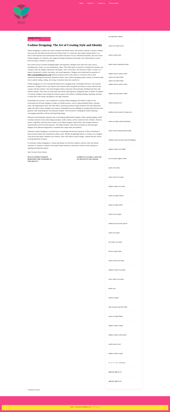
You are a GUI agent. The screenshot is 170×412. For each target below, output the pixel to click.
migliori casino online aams (117, 335)
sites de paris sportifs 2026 (117, 307)
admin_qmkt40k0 (34, 40)
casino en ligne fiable (115, 316)
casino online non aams (116, 260)
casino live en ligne (114, 214)
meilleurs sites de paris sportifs (118, 140)
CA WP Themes (95, 407)
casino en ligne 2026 (115, 205)
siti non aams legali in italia (117, 158)
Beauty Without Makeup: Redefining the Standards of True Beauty (40, 159)
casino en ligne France (115, 195)
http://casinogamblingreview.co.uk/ (40, 75)
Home (81, 3)
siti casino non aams (115, 242)
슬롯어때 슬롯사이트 (115, 372)
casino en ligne (113, 298)
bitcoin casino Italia (114, 251)
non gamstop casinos (115, 36)
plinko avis (112, 288)
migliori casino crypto (115, 325)
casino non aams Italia (115, 77)
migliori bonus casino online (117, 74)
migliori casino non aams (116, 186)
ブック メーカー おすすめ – (117, 363)
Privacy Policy (114, 3)
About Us (90, 3)
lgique (134, 140)
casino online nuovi (114, 55)
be (130, 140)
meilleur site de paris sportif (117, 223)
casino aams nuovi (114, 344)
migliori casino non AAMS (117, 149)
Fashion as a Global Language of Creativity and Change (89, 158)
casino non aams (114, 168)
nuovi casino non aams (116, 279)
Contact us (101, 3)
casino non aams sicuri (116, 46)
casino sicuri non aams (116, 177)
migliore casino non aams (117, 270)
